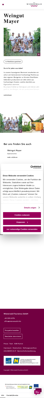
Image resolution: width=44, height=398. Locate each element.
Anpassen (20, 222)
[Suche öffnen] (10, 4)
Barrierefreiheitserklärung (26, 351)
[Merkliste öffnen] (8, 4)
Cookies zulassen (22, 215)
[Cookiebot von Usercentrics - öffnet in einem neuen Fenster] (31, 167)
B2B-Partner (18, 344)
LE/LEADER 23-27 (10, 351)
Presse (6, 344)
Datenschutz (17, 348)
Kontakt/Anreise (12, 395)
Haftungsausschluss (30, 348)
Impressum (7, 348)
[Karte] (6, 4)
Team (11, 344)
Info (2, 395)
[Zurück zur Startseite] (34, 4)
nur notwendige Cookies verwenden (22, 229)
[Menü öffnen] (3, 4)
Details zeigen (30, 208)
